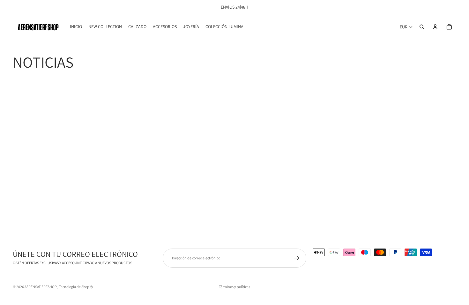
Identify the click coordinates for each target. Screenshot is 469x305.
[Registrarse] (296, 258)
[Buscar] (422, 27)
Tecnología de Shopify (76, 286)
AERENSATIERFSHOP (41, 286)
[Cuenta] (435, 27)
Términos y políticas (234, 286)
